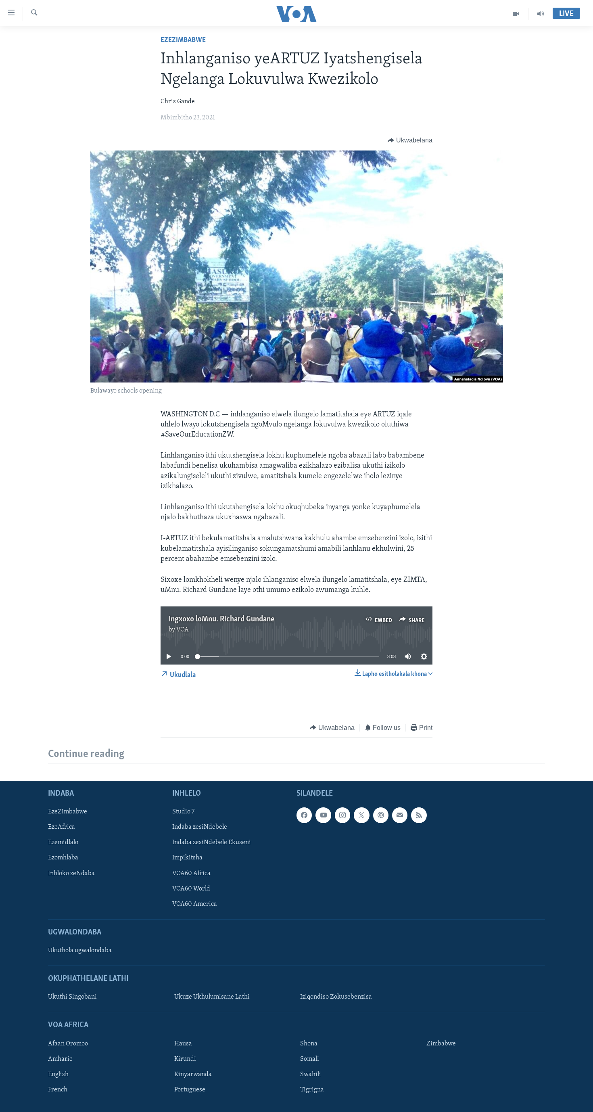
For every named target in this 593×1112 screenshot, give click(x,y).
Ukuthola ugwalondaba (80, 950)
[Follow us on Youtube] (323, 815)
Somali (309, 1059)
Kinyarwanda (193, 1074)
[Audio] (540, 14)
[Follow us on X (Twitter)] (361, 815)
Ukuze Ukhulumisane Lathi (212, 997)
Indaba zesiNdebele (199, 827)
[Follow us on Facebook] (304, 815)
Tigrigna (312, 1090)
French (57, 1090)
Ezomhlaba (63, 858)
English (58, 1074)
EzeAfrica (61, 827)
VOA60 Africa (191, 873)
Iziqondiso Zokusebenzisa (336, 997)
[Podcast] (380, 815)
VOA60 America (194, 904)
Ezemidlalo (63, 843)
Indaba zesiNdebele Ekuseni (211, 843)
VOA (182, 630)
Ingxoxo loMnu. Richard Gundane (221, 619)
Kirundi (185, 1059)
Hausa (183, 1044)
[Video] (516, 14)
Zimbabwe (441, 1044)
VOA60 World (191, 889)
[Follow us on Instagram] (342, 815)
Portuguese (189, 1090)
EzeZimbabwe (183, 40)
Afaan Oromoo (68, 1044)
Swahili (310, 1074)
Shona (308, 1044)
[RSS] (418, 815)
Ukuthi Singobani (72, 997)
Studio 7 (183, 812)
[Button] (410, 140)
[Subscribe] (399, 815)
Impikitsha (187, 858)
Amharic (60, 1059)
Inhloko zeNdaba (71, 873)
